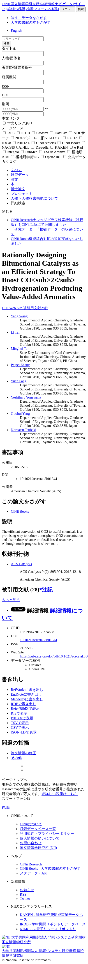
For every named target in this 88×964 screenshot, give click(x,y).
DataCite (61, 133)
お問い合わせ (31, 843)
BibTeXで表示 (22, 718)
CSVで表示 (20, 727)
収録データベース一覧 (38, 829)
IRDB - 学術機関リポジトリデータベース (53, 924)
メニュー (67, 9)
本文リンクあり (19, 123)
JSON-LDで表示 (24, 732)
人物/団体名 (11, 58)
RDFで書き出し (23, 704)
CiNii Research (31, 864)
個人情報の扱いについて (40, 838)
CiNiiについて (31, 824)
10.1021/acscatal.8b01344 (38, 640)
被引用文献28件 (35, 308)
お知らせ (27, 890)
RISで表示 (19, 713)
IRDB (25, 133)
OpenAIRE (53, 157)
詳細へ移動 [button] (16, 9)
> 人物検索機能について (38, 198)
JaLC (11, 133)
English (16, 30)
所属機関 (9, 77)
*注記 (46, 590)
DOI (5, 95)
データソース (12, 128)
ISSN (6, 86)
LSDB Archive (54, 152)
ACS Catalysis (21, 564)
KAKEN (61, 147)
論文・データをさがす (29, 18)
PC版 (6, 807)
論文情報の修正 (23, 753)
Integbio (13, 152)
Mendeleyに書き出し (27, 699)
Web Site (16, 308)
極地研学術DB (27, 157)
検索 (81, 9)
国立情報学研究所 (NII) (38, 848)
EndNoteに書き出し (26, 694)
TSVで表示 (20, 723)
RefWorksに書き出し (27, 690)
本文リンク (11, 118)
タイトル (9, 49)
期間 (5, 104)
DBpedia (42, 147)
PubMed (31, 152)
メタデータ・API (33, 873)
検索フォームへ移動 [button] (42, 9)
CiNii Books (71, 143)
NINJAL (23, 143)
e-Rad (78, 147)
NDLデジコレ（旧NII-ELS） (38, 138)
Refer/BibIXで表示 (25, 708)
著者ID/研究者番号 (17, 67)
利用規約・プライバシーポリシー (47, 833)
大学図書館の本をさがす (31, 22)
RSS (23, 894)
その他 (16, 758)
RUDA (72, 138)
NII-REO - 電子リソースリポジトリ (48, 929)
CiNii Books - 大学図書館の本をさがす (50, 868)
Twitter (25, 898)
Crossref (42, 133)
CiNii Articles (46, 143)
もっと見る (11, 600)
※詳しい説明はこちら (60, 794)
